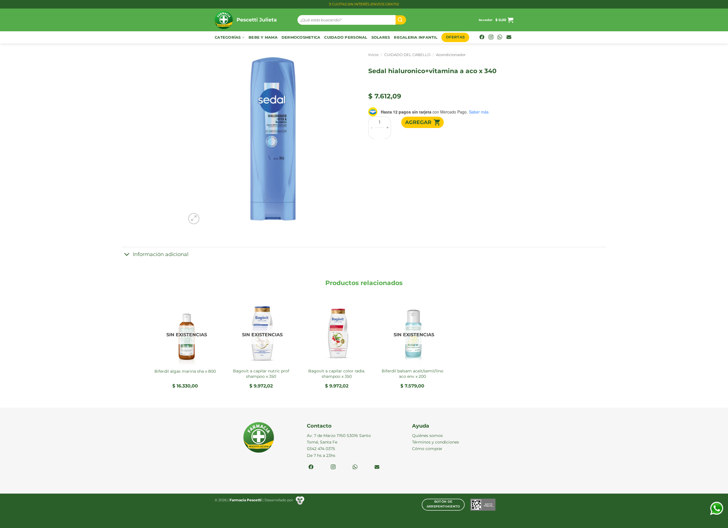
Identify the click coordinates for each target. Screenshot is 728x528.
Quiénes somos (427, 435)
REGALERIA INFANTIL (415, 37)
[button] (486, 20)
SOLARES (380, 37)
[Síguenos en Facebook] (482, 37)
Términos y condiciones (435, 442)
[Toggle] (127, 255)
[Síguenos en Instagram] (491, 37)
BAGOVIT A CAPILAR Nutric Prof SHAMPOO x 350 (261, 373)
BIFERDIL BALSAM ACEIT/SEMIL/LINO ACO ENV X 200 (412, 373)
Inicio (373, 55)
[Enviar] (401, 20)
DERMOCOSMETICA (301, 37)
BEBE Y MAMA (263, 37)
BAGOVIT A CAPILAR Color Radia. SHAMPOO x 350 (336, 373)
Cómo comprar (427, 448)
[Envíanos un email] (509, 37)
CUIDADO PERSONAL (345, 37)
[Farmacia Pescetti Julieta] (252, 20)
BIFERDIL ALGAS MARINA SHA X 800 (185, 371)
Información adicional (161, 254)
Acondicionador (451, 55)
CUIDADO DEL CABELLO (407, 55)
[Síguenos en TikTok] (500, 37)
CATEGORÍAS (228, 37)
